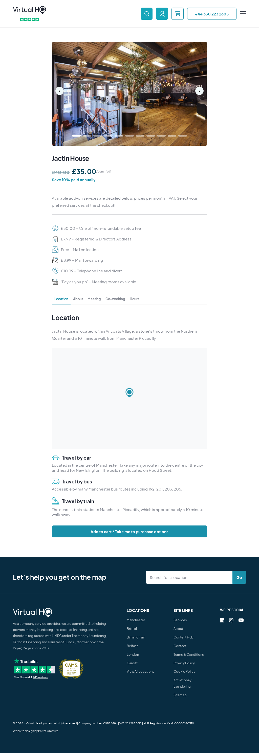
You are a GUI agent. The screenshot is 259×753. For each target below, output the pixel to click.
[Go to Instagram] (231, 620)
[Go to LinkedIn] (222, 620)
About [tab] (78, 299)
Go (239, 577)
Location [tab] (61, 299)
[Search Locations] (190, 577)
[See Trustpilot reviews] (29, 20)
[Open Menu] (243, 13)
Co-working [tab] (115, 299)
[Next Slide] (199, 91)
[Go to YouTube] (241, 620)
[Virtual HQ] (29, 10)
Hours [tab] (134, 299)
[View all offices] (162, 14)
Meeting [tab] (94, 299)
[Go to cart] (177, 14)
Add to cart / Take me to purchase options (129, 531)
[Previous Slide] (59, 91)
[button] (129, 393)
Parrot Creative (48, 731)
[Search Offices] (147, 14)
